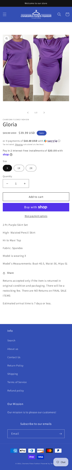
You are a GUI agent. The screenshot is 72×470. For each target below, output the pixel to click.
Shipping (19, 144)
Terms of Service (17, 382)
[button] (5, 14)
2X (31, 168)
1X (19, 168)
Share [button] (10, 272)
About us (12, 349)
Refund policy (15, 390)
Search (11, 340)
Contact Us (13, 357)
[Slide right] (44, 113)
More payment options (36, 216)
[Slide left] (28, 113)
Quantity (7, 176)
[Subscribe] (60, 433)
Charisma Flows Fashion (31, 463)
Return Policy (15, 365)
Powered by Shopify (48, 463)
